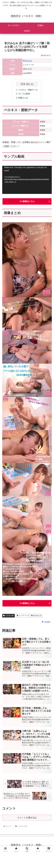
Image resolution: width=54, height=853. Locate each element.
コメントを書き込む (27, 817)
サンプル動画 (24, 94)
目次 (23, 84)
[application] (27, 180)
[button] (48, 534)
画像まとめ (23, 98)
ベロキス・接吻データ (28, 90)
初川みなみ (27, 61)
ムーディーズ (24, 616)
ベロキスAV (9, 616)
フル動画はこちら (27, 201)
